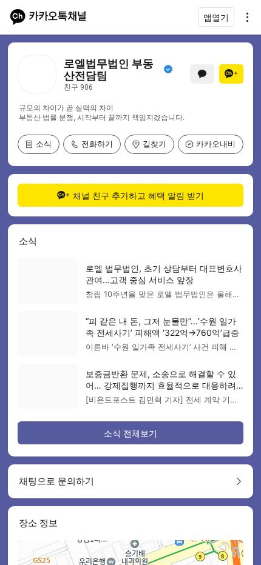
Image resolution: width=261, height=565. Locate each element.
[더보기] (244, 17)
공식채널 (168, 69)
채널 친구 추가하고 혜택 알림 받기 (138, 195)
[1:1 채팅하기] (202, 74)
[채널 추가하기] (231, 74)
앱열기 (216, 17)
